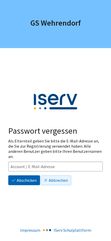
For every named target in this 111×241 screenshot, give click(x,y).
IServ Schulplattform (72, 230)
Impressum (30, 230)
